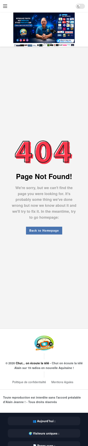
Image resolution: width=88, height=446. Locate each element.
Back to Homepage (44, 230)
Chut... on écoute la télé (32, 363)
